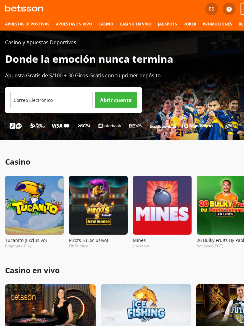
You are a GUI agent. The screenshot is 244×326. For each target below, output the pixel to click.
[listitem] (27, 24)
